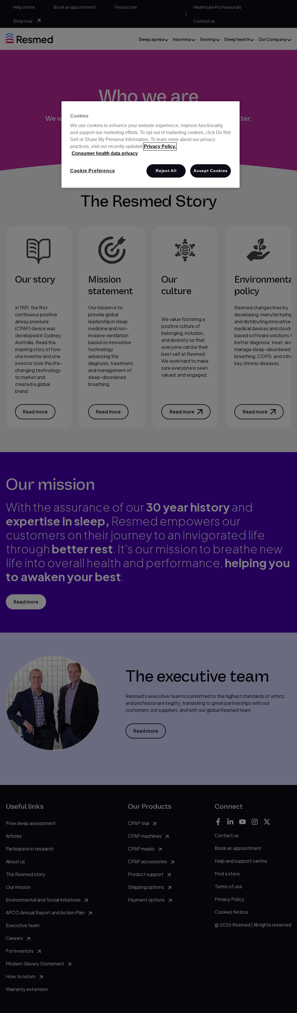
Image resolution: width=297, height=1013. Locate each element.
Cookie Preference (92, 170)
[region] (150, 144)
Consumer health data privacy (105, 153)
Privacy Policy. (160, 146)
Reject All (166, 170)
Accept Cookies (210, 170)
